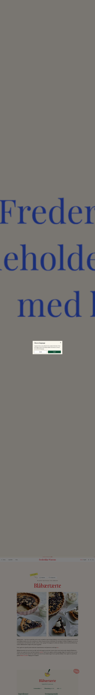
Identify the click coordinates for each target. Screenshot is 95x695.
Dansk (40, 351)
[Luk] (60, 342)
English (54, 351)
